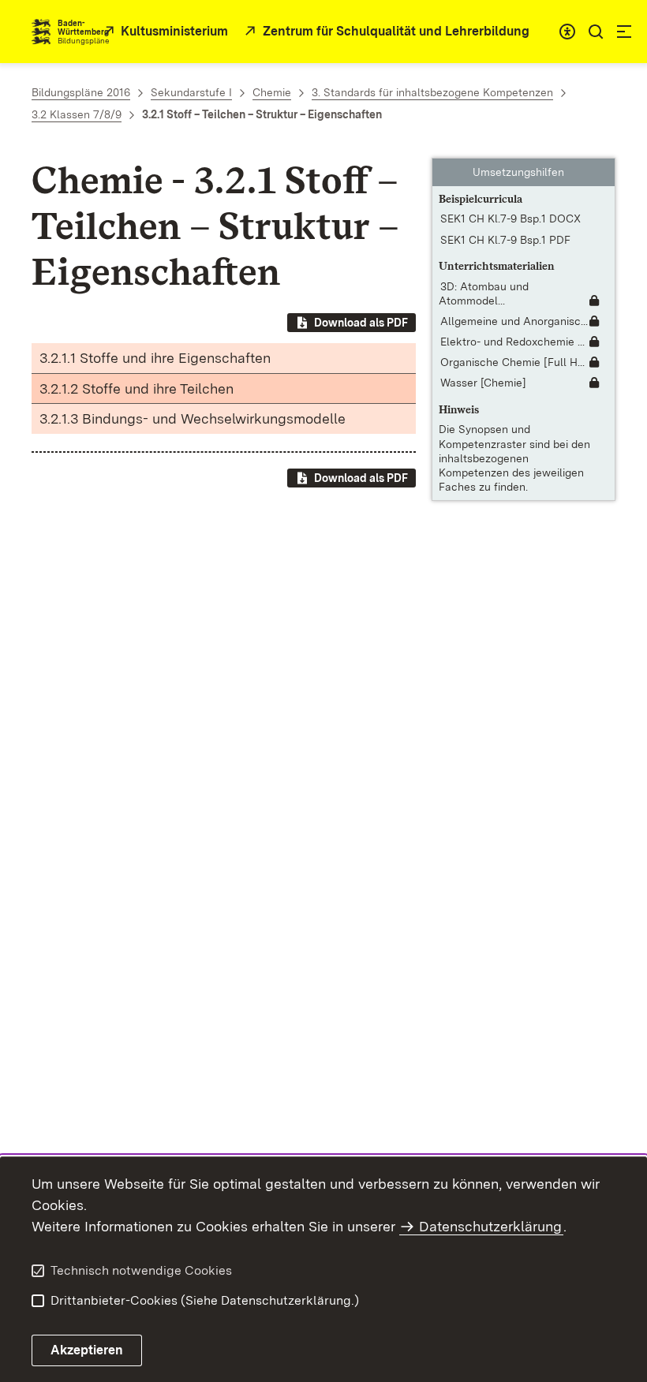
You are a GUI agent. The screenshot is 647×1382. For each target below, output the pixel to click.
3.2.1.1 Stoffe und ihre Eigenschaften (155, 357)
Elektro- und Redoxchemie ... (512, 341)
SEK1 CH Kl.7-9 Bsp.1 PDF (505, 239)
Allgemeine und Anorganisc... (514, 321)
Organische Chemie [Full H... (512, 362)
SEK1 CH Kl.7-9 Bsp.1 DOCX (510, 218)
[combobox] (567, 31)
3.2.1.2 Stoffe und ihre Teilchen (136, 388)
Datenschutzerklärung (490, 1226)
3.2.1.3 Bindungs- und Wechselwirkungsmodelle (192, 418)
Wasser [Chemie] (483, 382)
